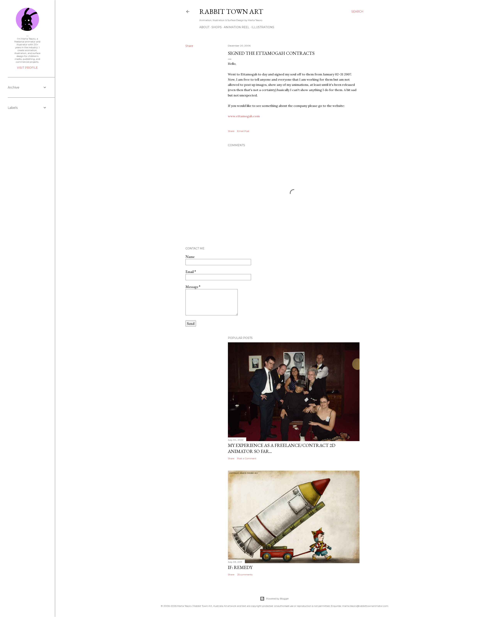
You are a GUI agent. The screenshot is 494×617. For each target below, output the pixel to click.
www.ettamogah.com (244, 116)
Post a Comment (246, 458)
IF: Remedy (240, 567)
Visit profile (27, 67)
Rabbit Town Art (231, 11)
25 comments (244, 574)
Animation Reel (236, 27)
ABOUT (204, 27)
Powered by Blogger (277, 598)
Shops (216, 27)
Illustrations (262, 27)
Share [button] (189, 46)
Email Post (243, 131)
